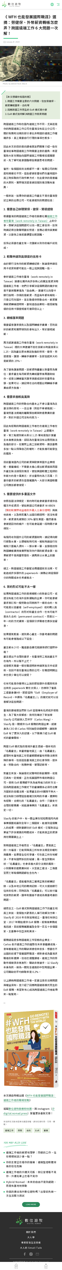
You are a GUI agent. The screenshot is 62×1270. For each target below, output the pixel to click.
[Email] (37, 1254)
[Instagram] (31, 1254)
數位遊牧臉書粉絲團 (20, 1109)
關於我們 (31, 1232)
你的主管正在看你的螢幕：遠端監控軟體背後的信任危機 (31, 1164)
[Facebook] (25, 1254)
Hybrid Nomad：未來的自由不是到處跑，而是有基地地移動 (31, 1184)
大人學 (31, 1237)
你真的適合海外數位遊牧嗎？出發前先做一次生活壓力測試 (31, 1193)
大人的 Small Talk (31, 1247)
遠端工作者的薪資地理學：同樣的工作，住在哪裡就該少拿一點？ (31, 1154)
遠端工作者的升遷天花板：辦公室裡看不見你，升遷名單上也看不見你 (31, 1174)
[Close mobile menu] (58, 4)
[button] (52, 4)
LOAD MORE (31, 1204)
